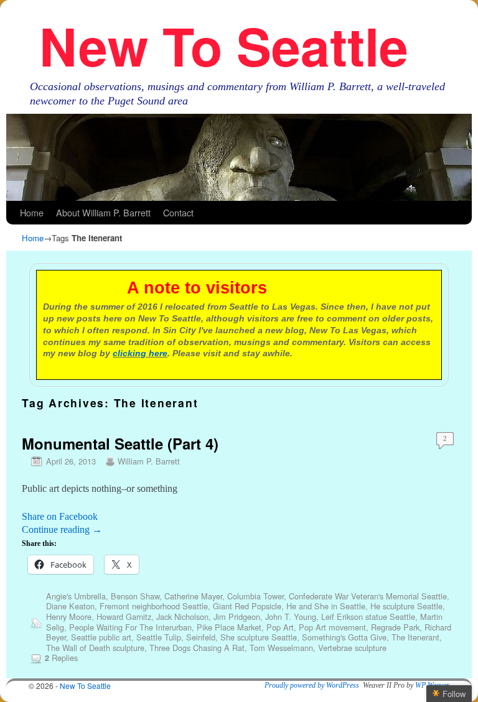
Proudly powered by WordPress (312, 685)
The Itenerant (415, 637)
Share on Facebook (60, 516)
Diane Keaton (70, 606)
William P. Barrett (149, 461)
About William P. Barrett (103, 212)
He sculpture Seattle (406, 606)
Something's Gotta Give (344, 637)
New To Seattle (223, 45)
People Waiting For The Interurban (130, 627)
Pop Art (280, 627)
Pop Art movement (332, 627)
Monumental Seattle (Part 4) (120, 443)
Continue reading (62, 529)
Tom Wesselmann (281, 648)
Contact (178, 212)
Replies (61, 657)
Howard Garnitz (123, 616)
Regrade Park (395, 627)
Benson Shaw (135, 596)
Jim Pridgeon (236, 616)
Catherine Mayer (193, 596)
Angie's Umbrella (76, 596)
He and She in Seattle (325, 606)
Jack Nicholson (182, 616)
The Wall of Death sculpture (95, 648)
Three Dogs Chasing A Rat (197, 648)
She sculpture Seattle (258, 637)
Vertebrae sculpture (352, 648)
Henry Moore (68, 616)
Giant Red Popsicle (247, 606)
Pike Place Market (229, 627)
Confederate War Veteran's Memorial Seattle (368, 596)
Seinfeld (200, 637)
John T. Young (290, 616)
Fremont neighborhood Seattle (154, 606)
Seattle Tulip (158, 637)
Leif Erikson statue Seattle (368, 616)
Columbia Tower (255, 596)
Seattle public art (101, 637)
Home (32, 212)
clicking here (140, 353)
